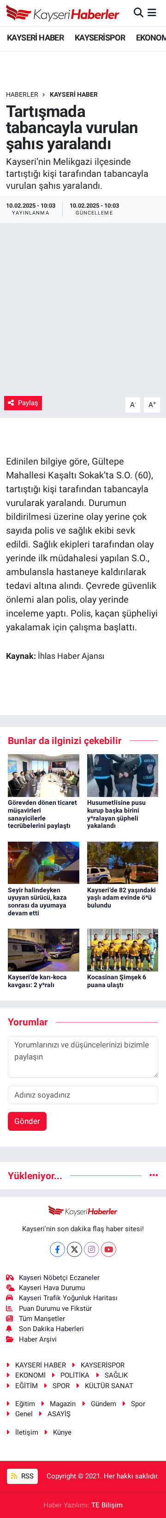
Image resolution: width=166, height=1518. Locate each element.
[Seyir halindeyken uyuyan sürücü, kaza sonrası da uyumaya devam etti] (43, 862)
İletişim (26, 1432)
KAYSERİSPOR (100, 37)
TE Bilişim (107, 1505)
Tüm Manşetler (42, 1318)
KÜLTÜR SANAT (109, 1386)
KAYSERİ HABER (35, 37)
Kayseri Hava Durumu (52, 1288)
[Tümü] (153, 1175)
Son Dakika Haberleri (51, 1329)
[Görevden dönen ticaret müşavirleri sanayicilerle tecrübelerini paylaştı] (43, 774)
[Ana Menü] (152, 12)
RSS (26, 1476)
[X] (74, 1249)
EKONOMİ (30, 1375)
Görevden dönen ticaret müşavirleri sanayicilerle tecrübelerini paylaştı (42, 814)
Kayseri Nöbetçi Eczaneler (59, 1278)
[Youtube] (108, 1249)
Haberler (22, 94)
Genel (24, 1414)
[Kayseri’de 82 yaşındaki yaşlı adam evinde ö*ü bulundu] (123, 862)
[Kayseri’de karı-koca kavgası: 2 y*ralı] (43, 949)
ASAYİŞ (59, 1414)
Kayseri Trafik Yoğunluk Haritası (68, 1298)
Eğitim (25, 1404)
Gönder (27, 1121)
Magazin (63, 1404)
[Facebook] (57, 1249)
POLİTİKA (74, 1375)
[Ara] (138, 12)
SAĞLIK (116, 1375)
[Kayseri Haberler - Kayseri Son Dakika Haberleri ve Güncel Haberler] (63, 13)
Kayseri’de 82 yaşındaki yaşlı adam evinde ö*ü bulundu (121, 897)
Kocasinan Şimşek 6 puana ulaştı (116, 981)
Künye (62, 1432)
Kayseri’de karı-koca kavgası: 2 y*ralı (37, 981)
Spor (138, 1404)
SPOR (61, 1386)
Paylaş (28, 403)
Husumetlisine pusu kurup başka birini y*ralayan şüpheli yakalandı (116, 814)
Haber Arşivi (38, 1339)
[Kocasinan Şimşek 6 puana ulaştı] (123, 949)
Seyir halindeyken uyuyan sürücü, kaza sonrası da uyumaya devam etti (37, 901)
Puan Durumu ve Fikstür (55, 1308)
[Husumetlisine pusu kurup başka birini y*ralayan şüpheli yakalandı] (123, 774)
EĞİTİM (26, 1386)
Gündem (103, 1404)
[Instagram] (91, 1249)
